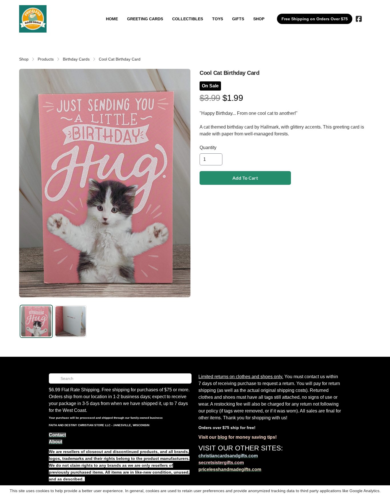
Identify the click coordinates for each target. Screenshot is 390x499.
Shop (24, 59)
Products (46, 59)
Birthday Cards (76, 59)
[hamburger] (53, 11)
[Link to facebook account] (359, 18)
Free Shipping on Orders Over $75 (315, 19)
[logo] (33, 19)
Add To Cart (245, 178)
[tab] (36, 321)
